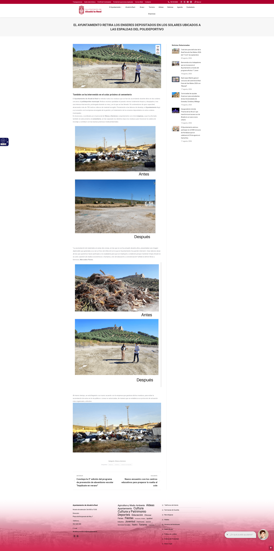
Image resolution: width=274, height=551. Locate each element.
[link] (77, 2)
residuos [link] (117, 464)
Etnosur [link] (147, 515)
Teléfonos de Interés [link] (171, 505)
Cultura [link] (138, 508)
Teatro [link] (134, 525)
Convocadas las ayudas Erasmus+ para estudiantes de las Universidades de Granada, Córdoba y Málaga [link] (190, 97)
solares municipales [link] (126, 464)
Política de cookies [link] (170, 534)
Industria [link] (121, 522)
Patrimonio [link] (140, 522)
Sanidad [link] (148, 522)
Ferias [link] (120, 518)
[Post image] (175, 51)
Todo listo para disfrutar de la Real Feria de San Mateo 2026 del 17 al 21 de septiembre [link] (191, 52)
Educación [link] (137, 515)
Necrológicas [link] (168, 515)
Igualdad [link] (149, 518)
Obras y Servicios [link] (120, 461)
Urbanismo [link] (151, 525)
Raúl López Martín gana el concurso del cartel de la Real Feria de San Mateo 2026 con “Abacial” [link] (191, 82)
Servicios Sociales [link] (124, 525)
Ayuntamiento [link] (125, 508)
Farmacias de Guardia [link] (171, 510)
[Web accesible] (3, 140)
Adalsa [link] (166, 519)
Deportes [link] (124, 514)
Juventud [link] (130, 521)
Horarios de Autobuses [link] (172, 524)
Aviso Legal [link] (168, 544)
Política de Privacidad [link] (171, 539)
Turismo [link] (143, 524)
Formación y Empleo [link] (140, 518)
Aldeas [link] (150, 505)
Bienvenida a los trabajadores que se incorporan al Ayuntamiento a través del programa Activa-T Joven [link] (191, 66)
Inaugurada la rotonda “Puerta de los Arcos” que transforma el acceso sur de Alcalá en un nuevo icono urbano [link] (190, 114)
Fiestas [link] (129, 518)
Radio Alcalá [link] (168, 529)
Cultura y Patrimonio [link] (132, 511)
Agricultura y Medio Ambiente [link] (131, 505)
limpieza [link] (111, 464)
